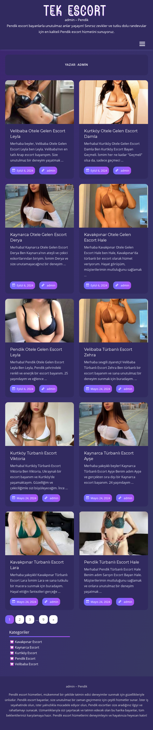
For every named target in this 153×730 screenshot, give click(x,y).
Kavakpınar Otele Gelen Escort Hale (107, 237)
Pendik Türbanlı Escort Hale (111, 562)
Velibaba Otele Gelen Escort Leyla (37, 134)
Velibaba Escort (26, 664)
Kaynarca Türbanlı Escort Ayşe (109, 456)
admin (51, 170)
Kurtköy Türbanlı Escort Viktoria (33, 456)
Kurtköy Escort (26, 653)
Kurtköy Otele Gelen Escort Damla (111, 134)
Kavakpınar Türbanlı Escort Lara (37, 565)
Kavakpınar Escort (28, 642)
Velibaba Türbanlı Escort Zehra (108, 352)
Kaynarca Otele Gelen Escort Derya (38, 237)
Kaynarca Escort (27, 647)
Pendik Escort (25, 658)
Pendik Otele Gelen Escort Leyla (36, 352)
